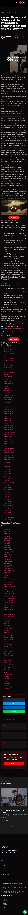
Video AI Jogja (7, 379)
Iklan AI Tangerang (8, 664)
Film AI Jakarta (7, 671)
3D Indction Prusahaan (9, 616)
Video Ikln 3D (7, 619)
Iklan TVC (6, 635)
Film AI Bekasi (7, 683)
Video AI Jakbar (8, 535)
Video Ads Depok (8, 399)
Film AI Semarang (8, 672)
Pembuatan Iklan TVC (9, 580)
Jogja (11, 436)
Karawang (12, 446)
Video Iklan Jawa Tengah (10, 455)
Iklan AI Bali (6, 658)
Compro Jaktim (7, 471)
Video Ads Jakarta (8, 395)
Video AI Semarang (8, 381)
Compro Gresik (7, 496)
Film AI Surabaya (8, 674)
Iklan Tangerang (8, 646)
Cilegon (11, 439)
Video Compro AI (8, 627)
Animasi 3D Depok (8, 360)
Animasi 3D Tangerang (9, 356)
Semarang (10, 491)
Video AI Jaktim (7, 533)
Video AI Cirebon (8, 549)
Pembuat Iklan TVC (8, 582)
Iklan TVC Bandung (8, 651)
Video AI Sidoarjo (8, 572)
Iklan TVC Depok (8, 644)
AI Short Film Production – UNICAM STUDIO (12, 811)
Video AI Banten (8, 561)
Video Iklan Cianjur (8, 420)
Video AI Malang (8, 563)
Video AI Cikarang (8, 568)
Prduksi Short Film (8, 591)
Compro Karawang (8, 505)
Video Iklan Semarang (9, 432)
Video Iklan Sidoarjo (9, 452)
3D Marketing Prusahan (9, 614)
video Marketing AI (8, 630)
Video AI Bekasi (8, 385)
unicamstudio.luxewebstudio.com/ (16, 328)
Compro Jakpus (8, 476)
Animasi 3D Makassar (9, 370)
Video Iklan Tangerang (9, 423)
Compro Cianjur (8, 478)
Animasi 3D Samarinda (9, 372)
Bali (10, 363)
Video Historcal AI (8, 607)
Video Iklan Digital (8, 584)
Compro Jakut (7, 475)
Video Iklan (6, 407)
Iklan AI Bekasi (7, 665)
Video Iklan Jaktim (8, 413)
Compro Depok (8, 483)
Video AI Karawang (8, 566)
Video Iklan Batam (8, 450)
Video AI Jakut (7, 536)
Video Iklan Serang (8, 445)
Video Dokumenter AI (9, 588)
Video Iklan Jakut (8, 416)
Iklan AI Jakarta (7, 653)
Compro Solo (7, 519)
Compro (9, 466)
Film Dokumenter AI (8, 603)
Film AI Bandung (8, 687)
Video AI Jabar (7, 574)
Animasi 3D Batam (8, 365)
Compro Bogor (7, 480)
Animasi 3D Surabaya (9, 351)
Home (2, 12)
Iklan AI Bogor (7, 660)
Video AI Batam (8, 393)
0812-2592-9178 (13, 324)
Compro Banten (8, 499)
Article (8, 12)
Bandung (12, 353)
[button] (16, 2)
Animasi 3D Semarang (9, 362)
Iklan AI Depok (7, 662)
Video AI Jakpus (8, 538)
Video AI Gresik (7, 558)
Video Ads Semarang (9, 461)
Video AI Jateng (8, 575)
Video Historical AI (8, 609)
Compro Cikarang (8, 507)
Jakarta (11, 409)
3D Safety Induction (9, 598)
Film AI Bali (6, 676)
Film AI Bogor (7, 678)
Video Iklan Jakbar (8, 415)
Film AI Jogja (7, 685)
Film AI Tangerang (8, 681)
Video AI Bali (7, 392)
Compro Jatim (7, 515)
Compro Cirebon (8, 487)
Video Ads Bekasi (8, 402)
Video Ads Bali (7, 462)
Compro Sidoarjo (8, 510)
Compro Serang (8, 503)
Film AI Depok (7, 680)
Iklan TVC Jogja (7, 649)
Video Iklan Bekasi (8, 427)
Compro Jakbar (8, 473)
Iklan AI (5, 667)
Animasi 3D (6, 347)
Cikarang (12, 448)
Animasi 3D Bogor (8, 358)
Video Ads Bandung (9, 457)
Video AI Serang (8, 565)
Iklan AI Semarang (8, 655)
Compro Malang (8, 501)
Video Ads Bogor (8, 397)
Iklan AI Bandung (8, 669)
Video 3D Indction (8, 618)
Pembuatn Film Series (9, 593)
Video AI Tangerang (9, 386)
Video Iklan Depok (8, 425)
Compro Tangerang (9, 482)
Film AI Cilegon (7, 688)
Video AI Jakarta (8, 376)
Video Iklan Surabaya (9, 434)
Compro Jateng (8, 514)
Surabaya (10, 492)
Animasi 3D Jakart (8, 349)
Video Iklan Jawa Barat (9, 453)
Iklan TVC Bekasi (8, 648)
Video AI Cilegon (8, 559)
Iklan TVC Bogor (8, 642)
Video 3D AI (7, 632)
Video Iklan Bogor (8, 422)
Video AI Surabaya (8, 378)
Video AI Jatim (7, 577)
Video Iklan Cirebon (9, 429)
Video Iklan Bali (7, 438)
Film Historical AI (8, 611)
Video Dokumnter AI (9, 605)
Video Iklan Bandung (9, 430)
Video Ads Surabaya (9, 459)
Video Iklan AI (7, 623)
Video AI (6, 374)
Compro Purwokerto (9, 517)
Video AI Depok (8, 390)
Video (5, 466)
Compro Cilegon (8, 498)
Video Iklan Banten (8, 441)
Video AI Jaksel (7, 531)
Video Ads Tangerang (9, 401)
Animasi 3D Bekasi (8, 355)
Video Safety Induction (9, 589)
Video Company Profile (9, 596)
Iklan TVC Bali (7, 641)
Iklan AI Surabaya (8, 657)
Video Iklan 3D (7, 621)
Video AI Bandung (8, 383)
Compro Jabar (7, 512)
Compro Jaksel (7, 469)
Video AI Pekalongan (9, 570)
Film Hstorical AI (8, 612)
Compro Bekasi (8, 485)
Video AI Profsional (8, 595)
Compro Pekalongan (9, 508)
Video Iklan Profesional (9, 586)
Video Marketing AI (8, 628)
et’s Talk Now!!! (14, 217)
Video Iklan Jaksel (8, 411)
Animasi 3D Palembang (9, 369)
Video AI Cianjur (8, 540)
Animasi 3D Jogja (8, 367)
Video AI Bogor (7, 388)
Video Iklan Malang (8, 443)
